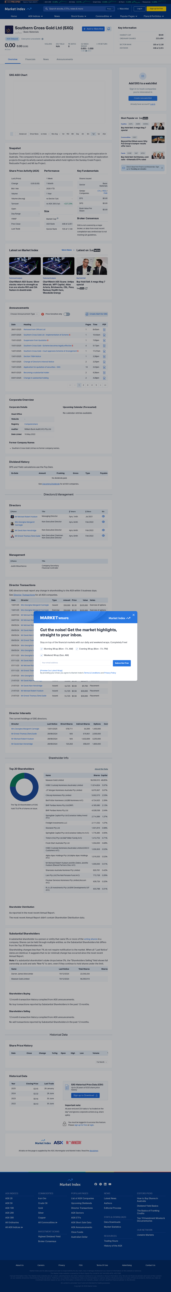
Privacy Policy (110, 673)
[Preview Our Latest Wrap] (51, 671)
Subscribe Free (122, 663)
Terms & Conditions (92, 673)
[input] (75, 662)
